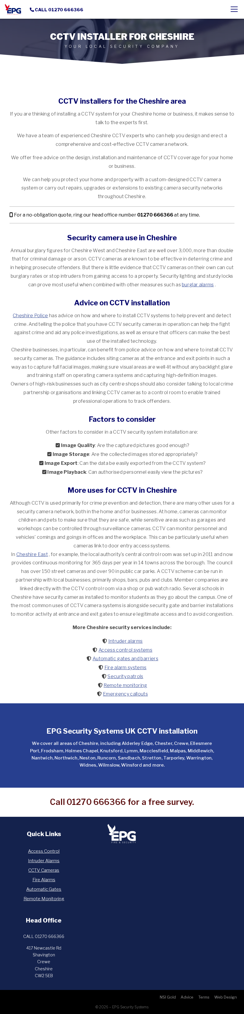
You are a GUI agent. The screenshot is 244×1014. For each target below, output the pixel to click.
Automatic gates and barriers (125, 658)
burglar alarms (198, 285)
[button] (234, 9)
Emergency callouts (125, 694)
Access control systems (125, 650)
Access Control (44, 851)
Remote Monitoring (44, 898)
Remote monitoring (125, 685)
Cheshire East (32, 554)
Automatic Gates (43, 889)
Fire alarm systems (125, 667)
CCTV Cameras (43, 870)
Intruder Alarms (44, 860)
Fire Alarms (43, 879)
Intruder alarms (125, 641)
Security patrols (125, 676)
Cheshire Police (30, 315)
